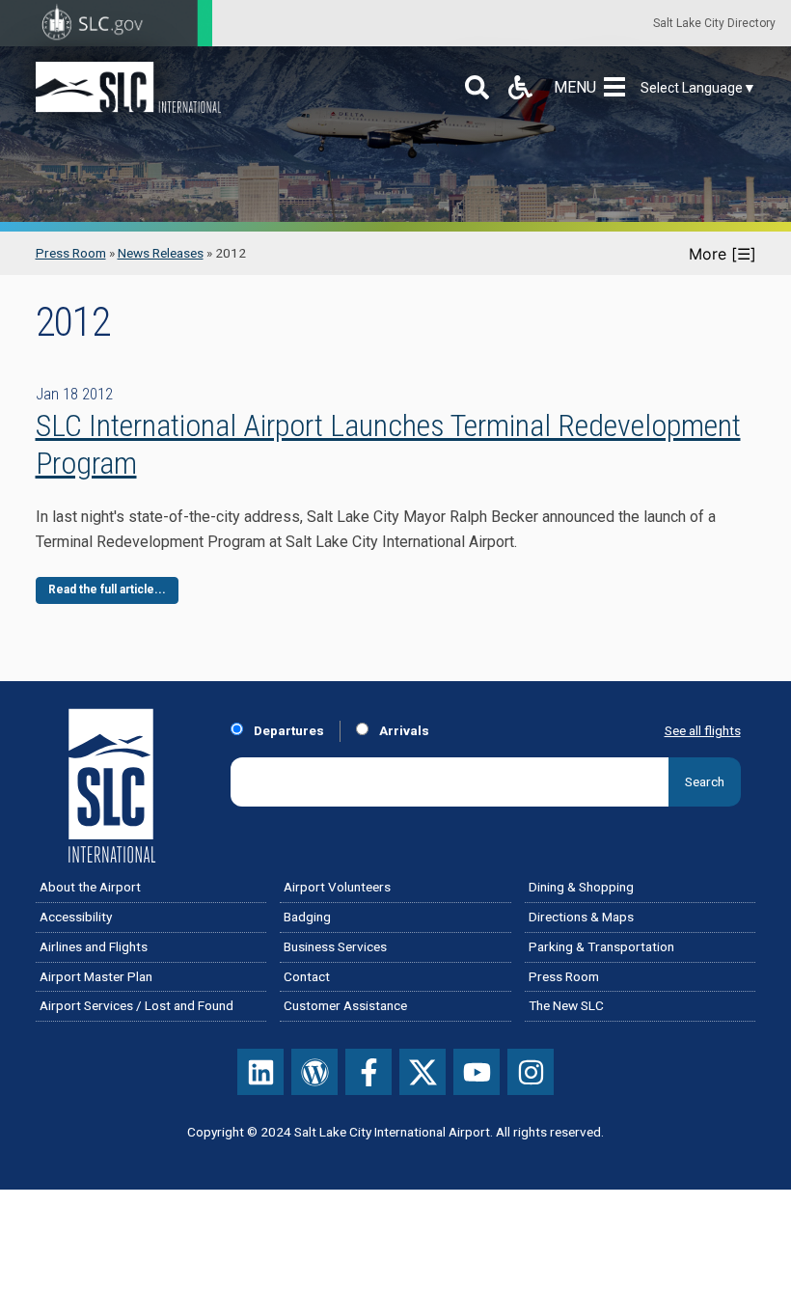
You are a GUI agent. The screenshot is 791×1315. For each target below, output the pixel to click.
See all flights (703, 730)
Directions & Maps (581, 916)
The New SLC (566, 1005)
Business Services (335, 946)
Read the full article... (107, 589)
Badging (307, 916)
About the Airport (90, 886)
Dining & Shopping (581, 886)
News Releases (161, 252)
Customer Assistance (345, 1005)
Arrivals (402, 730)
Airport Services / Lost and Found (136, 1005)
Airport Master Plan (96, 976)
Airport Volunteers (337, 886)
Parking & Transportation (601, 946)
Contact (307, 976)
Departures (287, 730)
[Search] (477, 87)
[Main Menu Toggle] (618, 87)
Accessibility (76, 916)
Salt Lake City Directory (714, 23)
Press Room (71, 252)
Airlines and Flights (94, 946)
